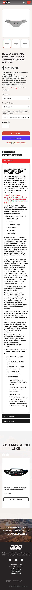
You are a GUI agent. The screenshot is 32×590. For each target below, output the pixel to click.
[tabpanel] (16, 288)
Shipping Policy (16, 571)
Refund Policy (16, 569)
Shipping (14, 88)
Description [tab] (8, 160)
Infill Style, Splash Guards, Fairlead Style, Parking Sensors (15, 113)
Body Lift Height (7, 103)
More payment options (16, 143)
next (7, 454)
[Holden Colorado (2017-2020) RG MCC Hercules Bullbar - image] (16, 471)
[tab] (16, 416)
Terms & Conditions (16, 567)
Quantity (6, 122)
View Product (16, 499)
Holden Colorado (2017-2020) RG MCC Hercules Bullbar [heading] (15, 488)
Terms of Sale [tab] (9, 421)
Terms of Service (16, 564)
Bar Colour (6, 94)
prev (3, 454)
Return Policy (16, 573)
